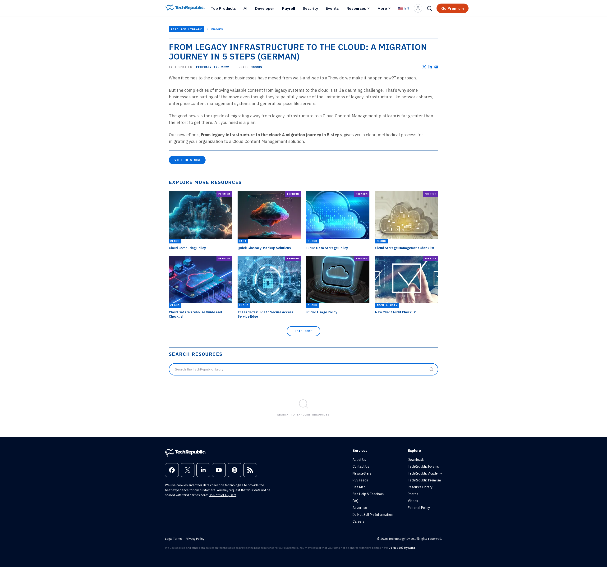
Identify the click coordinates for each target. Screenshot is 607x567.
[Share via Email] (436, 67)
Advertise (360, 508)
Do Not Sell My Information (373, 514)
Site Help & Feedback (368, 494)
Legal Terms (173, 539)
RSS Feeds (360, 480)
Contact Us (361, 466)
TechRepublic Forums (423, 466)
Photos (413, 494)
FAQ (356, 501)
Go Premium (452, 8)
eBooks (217, 29)
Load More (303, 331)
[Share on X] (424, 67)
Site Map (359, 487)
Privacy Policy (195, 539)
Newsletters (362, 473)
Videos (413, 501)
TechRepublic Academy (425, 473)
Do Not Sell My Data (222, 495)
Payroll (288, 8)
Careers (358, 521)
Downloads (416, 459)
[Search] (429, 8)
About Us (359, 459)
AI (245, 8)
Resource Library (186, 29)
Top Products (223, 8)
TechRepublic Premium (424, 480)
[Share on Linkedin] (430, 67)
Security (310, 8)
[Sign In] (418, 8)
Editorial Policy (419, 508)
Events (332, 8)
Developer (264, 8)
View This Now (187, 160)
